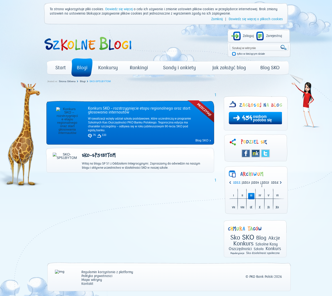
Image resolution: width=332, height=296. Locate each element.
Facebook (246, 153)
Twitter (265, 153)
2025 (265, 183)
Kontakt (87, 284)
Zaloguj (248, 36)
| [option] (238, 183)
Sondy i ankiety (179, 67)
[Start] (87, 52)
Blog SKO (270, 67)
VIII (242, 207)
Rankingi (139, 67)
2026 (275, 183)
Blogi (82, 67)
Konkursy (108, 67)
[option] (275, 183)
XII (277, 207)
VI (277, 195)
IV (260, 195)
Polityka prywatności (96, 276)
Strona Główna (67, 81)
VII (233, 207)
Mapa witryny (91, 280)
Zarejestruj (274, 36)
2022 (237, 183)
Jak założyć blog (229, 67)
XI (268, 207)
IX (251, 207)
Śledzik (255, 153)
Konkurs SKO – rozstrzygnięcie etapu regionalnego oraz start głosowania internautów (139, 110)
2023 (246, 183)
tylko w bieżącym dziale (251, 53)
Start (60, 67)
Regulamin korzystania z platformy (107, 272)
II (242, 195)
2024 (255, 183)
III (251, 195)
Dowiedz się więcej (119, 9)
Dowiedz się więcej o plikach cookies (256, 19)
